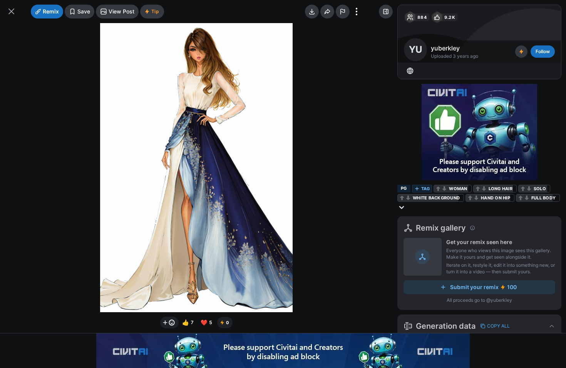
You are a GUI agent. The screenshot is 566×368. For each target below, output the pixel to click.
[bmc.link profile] (410, 71)
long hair (500, 188)
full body (543, 198)
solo (540, 188)
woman (458, 188)
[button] (479, 326)
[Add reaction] (169, 322)
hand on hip (495, 198)
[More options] (356, 11)
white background (436, 198)
